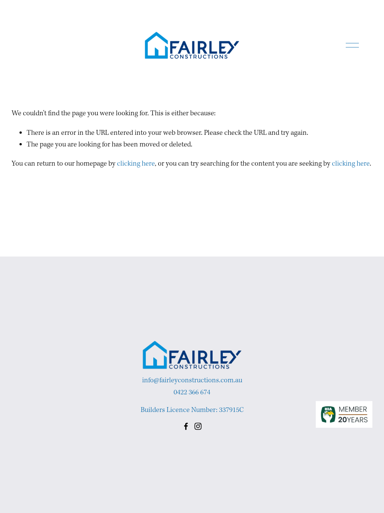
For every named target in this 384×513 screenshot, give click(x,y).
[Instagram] (198, 426)
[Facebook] (186, 426)
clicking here (136, 164)
